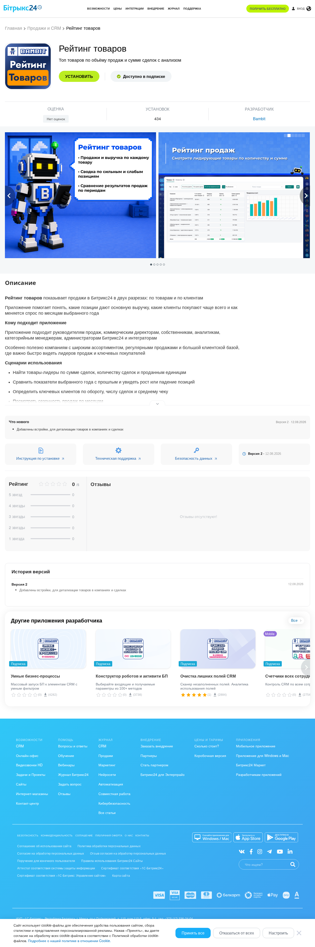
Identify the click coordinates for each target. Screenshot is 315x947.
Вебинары (66, 764)
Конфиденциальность (57, 835)
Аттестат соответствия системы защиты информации (56, 868)
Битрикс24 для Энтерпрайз (162, 774)
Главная (13, 28)
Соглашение (84, 835)
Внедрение (155, 8)
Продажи (105, 755)
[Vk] (242, 851)
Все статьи (107, 812)
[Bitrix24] (23, 8)
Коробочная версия (210, 755)
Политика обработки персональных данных (109, 846)
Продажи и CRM (44, 28)
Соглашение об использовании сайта (44, 846)
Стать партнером (154, 764)
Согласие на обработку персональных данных (50, 853)
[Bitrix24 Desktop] (212, 837)
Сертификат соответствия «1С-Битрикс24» (132, 868)
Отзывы (64, 793)
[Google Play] (281, 837)
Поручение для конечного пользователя (46, 860)
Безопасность (27, 835)
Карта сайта (121, 875)
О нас (129, 835)
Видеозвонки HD (29, 764)
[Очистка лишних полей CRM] (217, 648)
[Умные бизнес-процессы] (48, 648)
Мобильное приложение (255, 745)
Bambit (259, 118)
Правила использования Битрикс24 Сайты (112, 860)
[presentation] (10, 196)
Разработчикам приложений (259, 774)
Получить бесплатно (267, 8)
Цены (117, 8)
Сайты (21, 784)
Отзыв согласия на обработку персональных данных (128, 853)
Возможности (98, 8)
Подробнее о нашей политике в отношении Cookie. (69, 940)
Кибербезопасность (114, 803)
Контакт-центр (27, 803)
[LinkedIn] (290, 851)
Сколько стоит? (206, 745)
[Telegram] (269, 851)
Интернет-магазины (32, 793)
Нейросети (107, 774)
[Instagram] (259, 851)
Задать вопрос (69, 784)
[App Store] (248, 837)
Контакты (142, 835)
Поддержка (192, 8)
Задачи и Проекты (30, 774)
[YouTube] (280, 851)
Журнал (174, 8)
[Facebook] (251, 851)
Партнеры (149, 755)
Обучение (66, 755)
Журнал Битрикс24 (73, 774)
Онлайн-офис (27, 755)
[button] (151, 264)
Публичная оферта (108, 835)
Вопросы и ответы (72, 745)
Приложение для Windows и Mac (262, 755)
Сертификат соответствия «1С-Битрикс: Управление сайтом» (61, 875)
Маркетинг (106, 764)
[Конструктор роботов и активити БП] (133, 648)
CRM (20, 745)
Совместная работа (114, 793)
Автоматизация (110, 784)
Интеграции (135, 8)
